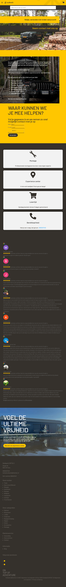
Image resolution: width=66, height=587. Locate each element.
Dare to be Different (9, 485)
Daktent (6, 510)
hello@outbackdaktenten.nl (11, 473)
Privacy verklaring (37, 579)
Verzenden (12, 135)
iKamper (6, 491)
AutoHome (7, 489)
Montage (6, 527)
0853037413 (42, 228)
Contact (6, 540)
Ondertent (7, 516)
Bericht (10, 132)
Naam (9, 124)
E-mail (9, 127)
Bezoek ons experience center (14, 446)
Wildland (6, 493)
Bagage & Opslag (9, 519)
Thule (5, 483)
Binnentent (7, 512)
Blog (5, 549)
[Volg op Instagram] (4, 564)
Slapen (6, 521)
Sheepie (6, 487)
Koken (6, 523)
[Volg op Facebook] (4, 561)
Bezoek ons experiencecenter (17, 99)
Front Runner (8, 499)
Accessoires (7, 525)
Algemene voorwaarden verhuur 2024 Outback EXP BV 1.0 (37, 577)
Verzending (7, 536)
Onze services (8, 538)
